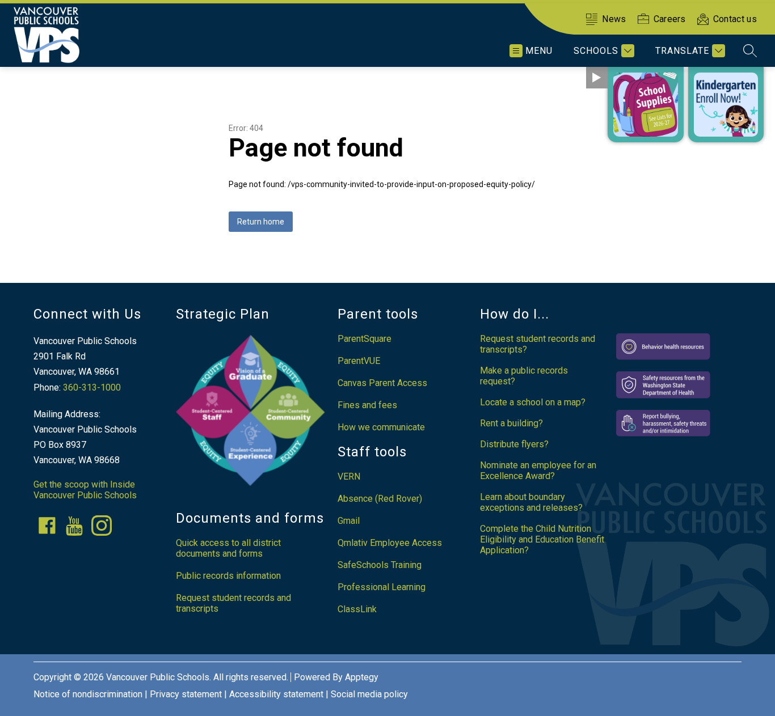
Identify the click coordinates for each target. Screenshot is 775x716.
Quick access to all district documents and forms (228, 548)
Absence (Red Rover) (380, 498)
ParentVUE (359, 360)
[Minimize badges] (597, 77)
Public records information (228, 575)
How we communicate (381, 427)
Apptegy (361, 677)
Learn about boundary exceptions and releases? (531, 502)
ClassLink (357, 609)
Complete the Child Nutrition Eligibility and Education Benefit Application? (542, 539)
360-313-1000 (92, 387)
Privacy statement (186, 694)
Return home (260, 221)
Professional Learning (382, 587)
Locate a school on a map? (533, 402)
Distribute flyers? (514, 444)
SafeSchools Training (380, 565)
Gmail (349, 520)
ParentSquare (364, 338)
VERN (349, 476)
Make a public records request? (524, 376)
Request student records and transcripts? (537, 344)
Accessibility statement (276, 694)
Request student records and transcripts (233, 603)
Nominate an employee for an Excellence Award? (538, 470)
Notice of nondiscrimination (87, 694)
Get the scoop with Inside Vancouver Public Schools (85, 490)
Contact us (735, 19)
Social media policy (369, 694)
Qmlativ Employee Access (390, 542)
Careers (670, 19)
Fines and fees (367, 405)
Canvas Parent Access (382, 383)
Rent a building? (511, 423)
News (614, 19)
